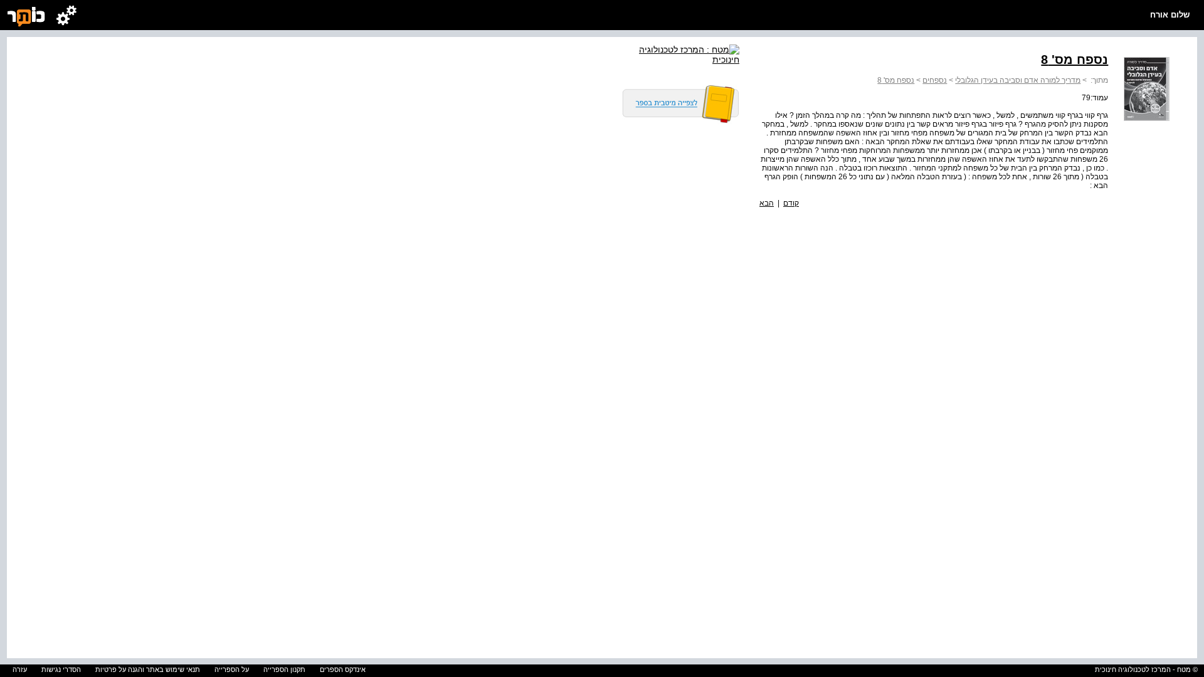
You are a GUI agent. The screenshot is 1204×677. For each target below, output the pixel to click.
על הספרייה (231, 669)
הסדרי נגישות (61, 669)
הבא (766, 203)
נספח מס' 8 (895, 80)
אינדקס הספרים (343, 669)
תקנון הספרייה (284, 669)
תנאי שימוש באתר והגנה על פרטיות (147, 669)
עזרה (20, 669)
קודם (791, 203)
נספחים (934, 80)
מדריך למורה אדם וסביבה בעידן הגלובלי (1017, 80)
